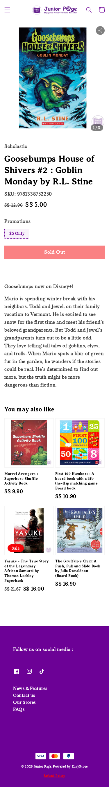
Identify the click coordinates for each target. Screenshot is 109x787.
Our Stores (24, 702)
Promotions (17, 221)
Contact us (24, 695)
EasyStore (80, 766)
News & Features (30, 688)
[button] (7, 9)
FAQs (18, 709)
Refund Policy (54, 776)
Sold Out (54, 252)
